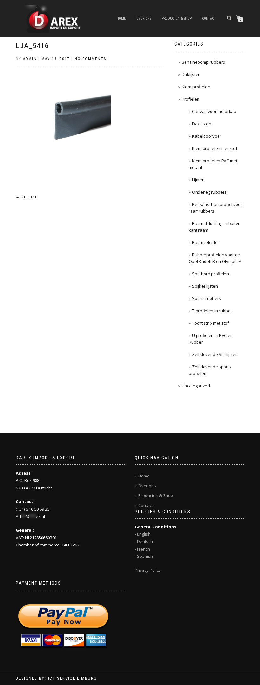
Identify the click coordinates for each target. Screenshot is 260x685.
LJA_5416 (32, 46)
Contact (209, 18)
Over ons (143, 18)
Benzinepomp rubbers (203, 62)
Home (121, 18)
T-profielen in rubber (212, 311)
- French (142, 549)
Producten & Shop (177, 18)
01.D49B (26, 197)
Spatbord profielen (210, 274)
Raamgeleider (205, 242)
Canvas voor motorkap (214, 111)
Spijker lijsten (205, 286)
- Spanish (144, 556)
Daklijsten (191, 74)
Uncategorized (196, 386)
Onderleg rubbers (209, 192)
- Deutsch (144, 541)
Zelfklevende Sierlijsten (215, 354)
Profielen (190, 99)
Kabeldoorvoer (206, 136)
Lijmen (198, 180)
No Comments (90, 59)
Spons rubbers (206, 298)
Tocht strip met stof (210, 323)
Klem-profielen (196, 87)
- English (143, 534)
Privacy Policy (148, 570)
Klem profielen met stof (214, 148)
